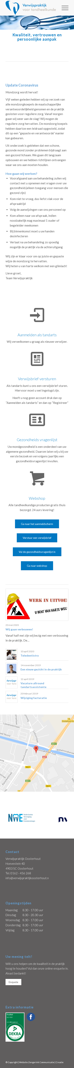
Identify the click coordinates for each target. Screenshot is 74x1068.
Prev (11, 818)
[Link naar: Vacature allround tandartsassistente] (11, 682)
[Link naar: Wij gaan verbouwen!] (37, 604)
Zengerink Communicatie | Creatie (46, 1062)
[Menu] (63, 8)
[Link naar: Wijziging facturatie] (11, 697)
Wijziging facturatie (34, 698)
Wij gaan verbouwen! (19, 629)
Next (63, 818)
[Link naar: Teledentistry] (11, 654)
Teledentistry (30, 655)
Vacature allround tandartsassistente (33, 685)
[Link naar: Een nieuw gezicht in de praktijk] (11, 668)
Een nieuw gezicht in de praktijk (41, 669)
